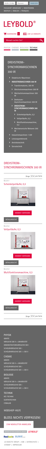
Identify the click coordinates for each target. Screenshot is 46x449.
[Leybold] (20, 15)
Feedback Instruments (9, 436)
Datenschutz (32, 442)
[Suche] (41, 40)
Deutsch (7, 11)
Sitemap (7, 445)
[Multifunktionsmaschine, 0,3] (23, 284)
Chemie (8, 356)
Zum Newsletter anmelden (18, 424)
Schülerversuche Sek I (13, 348)
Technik (8, 392)
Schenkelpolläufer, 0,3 (15, 184)
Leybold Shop (33, 431)
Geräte (6, 338)
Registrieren (29, 8)
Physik (7, 334)
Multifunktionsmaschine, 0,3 (18, 272)
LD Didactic (15, 431)
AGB (22, 442)
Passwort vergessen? (12, 8)
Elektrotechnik (10, 400)
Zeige (28, 176)
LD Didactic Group (11, 442)
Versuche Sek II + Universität (15, 342)
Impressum (17, 445)
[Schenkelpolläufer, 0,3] (23, 196)
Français (25, 11)
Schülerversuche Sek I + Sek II (16, 352)
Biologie (8, 374)
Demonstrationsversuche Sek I (16, 345)
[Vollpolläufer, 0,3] (23, 240)
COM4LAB (7, 403)
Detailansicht (11, 219)
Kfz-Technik (8, 396)
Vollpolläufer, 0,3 (12, 229)
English (16, 11)
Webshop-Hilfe (12, 410)
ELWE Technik (20, 436)
